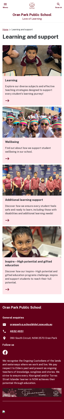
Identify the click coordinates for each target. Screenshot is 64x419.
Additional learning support (24, 199)
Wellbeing (12, 141)
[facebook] (5, 354)
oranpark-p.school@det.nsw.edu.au (31, 324)
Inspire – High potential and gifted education (28, 263)
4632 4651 (16, 331)
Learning (11, 80)
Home (5, 29)
